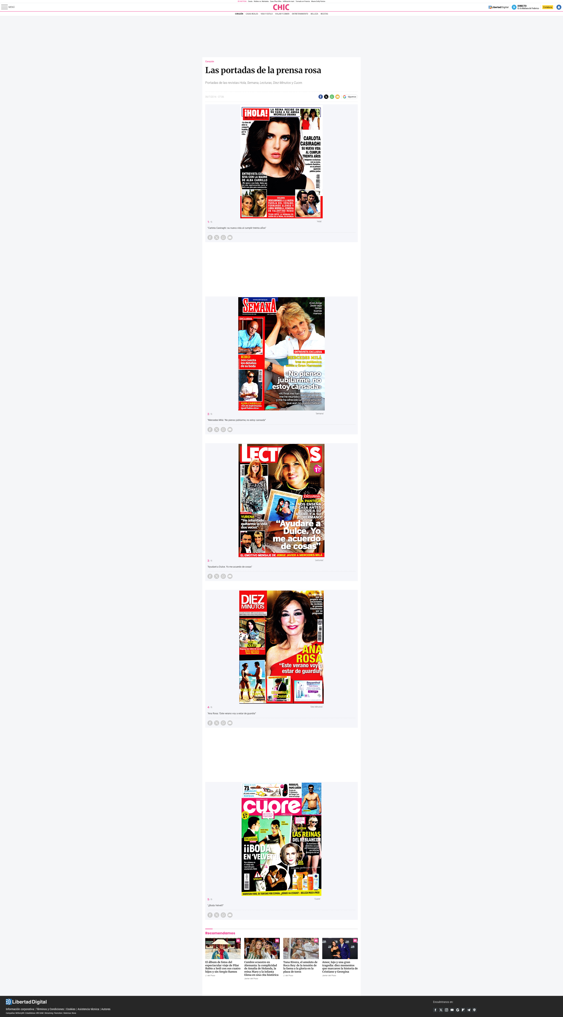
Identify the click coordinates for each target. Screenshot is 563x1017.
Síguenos (352, 97)
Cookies (70, 1009)
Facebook (435, 1010)
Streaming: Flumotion (53, 1013)
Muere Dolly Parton (318, 1)
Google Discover (457, 1010)
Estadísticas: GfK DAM (34, 1013)
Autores (105, 1009)
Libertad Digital (219, 1002)
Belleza (314, 14)
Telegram (469, 1010)
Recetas (324, 14)
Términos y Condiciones (50, 1009)
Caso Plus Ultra (275, 1)
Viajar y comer (282, 14)
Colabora (547, 7)
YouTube (452, 1010)
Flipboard (463, 1010)
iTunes (474, 1010)
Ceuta (250, 1)
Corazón (239, 14)
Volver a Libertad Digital (498, 7)
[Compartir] (320, 97)
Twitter (441, 1010)
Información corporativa (20, 1009)
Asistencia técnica (88, 1009)
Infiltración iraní (288, 1)
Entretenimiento (300, 14)
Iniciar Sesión (558, 7)
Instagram (446, 1010)
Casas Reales (252, 14)
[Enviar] (332, 97)
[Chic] (281, 7)
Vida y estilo (267, 14)
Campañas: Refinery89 (15, 1013)
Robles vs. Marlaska (261, 1)
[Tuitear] (326, 97)
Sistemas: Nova (69, 1013)
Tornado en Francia (303, 1)
